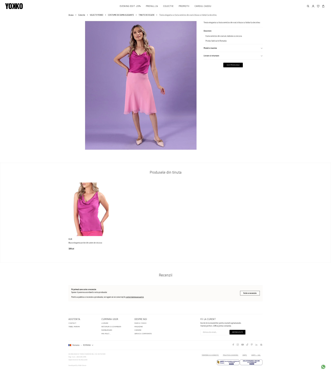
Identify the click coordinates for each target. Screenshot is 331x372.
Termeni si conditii (210, 355)
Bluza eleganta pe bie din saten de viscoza (85, 243)
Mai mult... (106, 334)
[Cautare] (308, 6)
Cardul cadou (203, 6)
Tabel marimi (74, 327)
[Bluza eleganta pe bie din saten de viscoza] (89, 209)
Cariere (137, 330)
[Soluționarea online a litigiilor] (251, 362)
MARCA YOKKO (140, 323)
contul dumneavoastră (135, 297)
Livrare (104, 323)
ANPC (245, 355)
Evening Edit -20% (130, 6)
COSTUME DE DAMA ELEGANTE (121, 15)
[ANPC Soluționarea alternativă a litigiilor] (228, 362)
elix (71, 239)
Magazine (138, 327)
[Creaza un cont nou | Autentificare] (313, 6)
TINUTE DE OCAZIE (146, 15)
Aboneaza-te (237, 332)
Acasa (71, 15)
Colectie (168, 6)
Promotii (184, 6)
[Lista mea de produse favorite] (318, 6)
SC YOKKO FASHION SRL (85, 354)
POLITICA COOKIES (230, 355)
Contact (72, 323)
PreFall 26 (152, 6)
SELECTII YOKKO (96, 15)
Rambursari (106, 330)
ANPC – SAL (256, 355)
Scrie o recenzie (250, 293)
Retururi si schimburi (111, 327)
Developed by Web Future (77, 365)
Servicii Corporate (143, 334)
